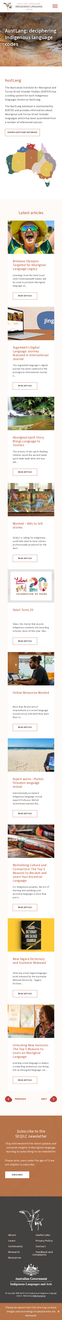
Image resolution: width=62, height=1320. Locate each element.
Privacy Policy (44, 1241)
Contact (41, 1246)
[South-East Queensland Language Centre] (22, 6)
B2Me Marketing (39, 1296)
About (12, 1235)
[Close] (59, 1311)
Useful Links (43, 1235)
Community (15, 1246)
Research (14, 1252)
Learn (11, 1241)
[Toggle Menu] (55, 6)
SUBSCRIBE (17, 1174)
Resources (14, 1258)
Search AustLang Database (22, 132)
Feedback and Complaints (42, 1253)
